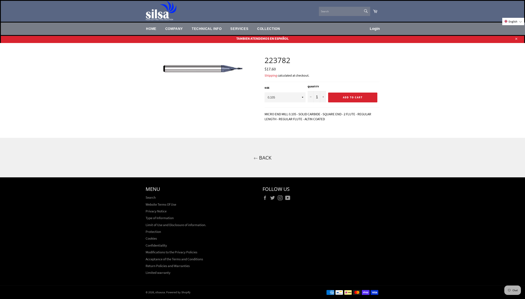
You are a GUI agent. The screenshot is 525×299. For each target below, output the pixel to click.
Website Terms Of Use (161, 204)
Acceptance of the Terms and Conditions (174, 259)
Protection (153, 231)
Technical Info (206, 29)
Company (174, 29)
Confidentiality (156, 245)
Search (151, 197)
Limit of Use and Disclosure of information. (176, 225)
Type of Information (160, 218)
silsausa (160, 292)
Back (265, 157)
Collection (268, 29)
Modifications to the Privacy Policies (171, 252)
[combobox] (344, 11)
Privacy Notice (156, 211)
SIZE (267, 87)
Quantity (313, 86)
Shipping (271, 75)
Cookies (151, 238)
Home (151, 29)
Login (375, 29)
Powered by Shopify (178, 292)
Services (239, 29)
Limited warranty (158, 272)
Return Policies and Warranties (168, 266)
